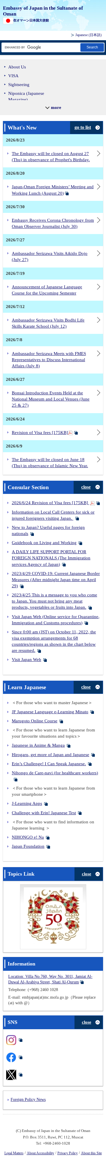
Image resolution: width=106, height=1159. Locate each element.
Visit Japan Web (26, 659)
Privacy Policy (67, 1153)
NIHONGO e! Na (28, 837)
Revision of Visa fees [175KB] (40, 432)
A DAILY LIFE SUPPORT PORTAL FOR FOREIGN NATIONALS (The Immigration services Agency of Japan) (51, 557)
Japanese (88, 35)
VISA (13, 75)
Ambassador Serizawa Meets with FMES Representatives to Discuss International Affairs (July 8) (49, 359)
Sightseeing (18, 84)
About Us (17, 67)
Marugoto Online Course (34, 721)
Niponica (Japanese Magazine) (26, 96)
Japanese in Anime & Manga (38, 745)
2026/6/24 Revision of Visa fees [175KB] (50, 502)
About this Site (91, 1153)
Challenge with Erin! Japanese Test (44, 812)
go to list (82, 127)
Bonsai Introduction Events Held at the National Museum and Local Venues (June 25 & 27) (51, 399)
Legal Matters (14, 1153)
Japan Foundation (28, 846)
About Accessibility (40, 1153)
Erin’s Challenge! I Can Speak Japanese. (49, 763)
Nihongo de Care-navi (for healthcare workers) (55, 773)
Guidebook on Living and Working (44, 542)
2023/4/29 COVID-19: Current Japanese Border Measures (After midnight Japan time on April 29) (56, 579)
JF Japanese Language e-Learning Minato (50, 711)
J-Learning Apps (27, 803)
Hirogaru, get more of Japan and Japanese (50, 754)
